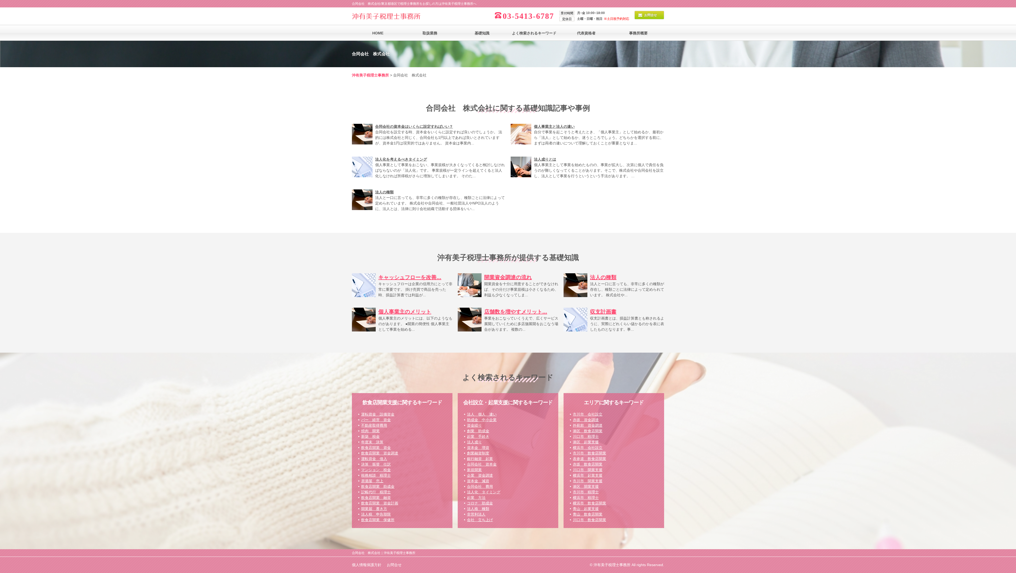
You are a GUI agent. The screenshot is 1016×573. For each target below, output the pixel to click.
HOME (377, 33)
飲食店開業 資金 (376, 447)
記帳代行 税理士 (376, 492)
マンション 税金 (376, 470)
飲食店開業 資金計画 (379, 503)
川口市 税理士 (586, 436)
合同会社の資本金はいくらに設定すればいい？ (414, 126)
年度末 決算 (372, 442)
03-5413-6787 (528, 16)
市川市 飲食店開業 (589, 453)
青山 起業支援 (586, 509)
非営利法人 (476, 514)
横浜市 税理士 (586, 497)
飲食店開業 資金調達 (379, 453)
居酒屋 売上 (372, 481)
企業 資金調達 (480, 475)
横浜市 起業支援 (587, 475)
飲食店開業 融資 (376, 497)
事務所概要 (638, 33)
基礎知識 (482, 33)
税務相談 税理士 (376, 475)
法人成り (474, 442)
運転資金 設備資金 (377, 414)
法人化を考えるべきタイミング (401, 159)
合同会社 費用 (480, 486)
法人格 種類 (478, 509)
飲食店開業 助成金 (377, 486)
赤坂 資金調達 (586, 420)
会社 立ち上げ (480, 520)
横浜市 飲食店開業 (589, 503)
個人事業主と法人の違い (554, 126)
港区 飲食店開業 (587, 431)
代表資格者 (586, 33)
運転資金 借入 (374, 459)
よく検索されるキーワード (534, 33)
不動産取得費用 (374, 425)
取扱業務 (430, 33)
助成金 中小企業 (482, 420)
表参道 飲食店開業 (589, 459)
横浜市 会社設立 (587, 447)
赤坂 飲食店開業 (587, 464)
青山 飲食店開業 (587, 514)
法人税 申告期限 (376, 514)
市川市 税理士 (586, 492)
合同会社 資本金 (482, 464)
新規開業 (474, 470)
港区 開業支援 (586, 486)
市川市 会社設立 (587, 414)
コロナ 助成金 (480, 503)
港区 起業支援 (586, 442)
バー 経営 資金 (376, 420)
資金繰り (474, 425)
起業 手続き (478, 436)
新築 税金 (370, 436)
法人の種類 (384, 192)
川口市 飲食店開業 (589, 520)
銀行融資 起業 (480, 459)
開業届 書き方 (374, 509)
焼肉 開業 (370, 431)
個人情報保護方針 (367, 565)
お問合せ (650, 15)
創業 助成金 (478, 431)
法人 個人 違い (482, 414)
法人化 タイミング (483, 492)
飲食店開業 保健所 (377, 520)
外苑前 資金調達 (587, 425)
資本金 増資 (478, 447)
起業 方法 (476, 497)
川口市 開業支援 (587, 470)
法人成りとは (545, 159)
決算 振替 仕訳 (376, 464)
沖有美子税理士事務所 (370, 75)
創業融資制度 (478, 453)
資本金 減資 (478, 481)
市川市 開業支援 (587, 481)
